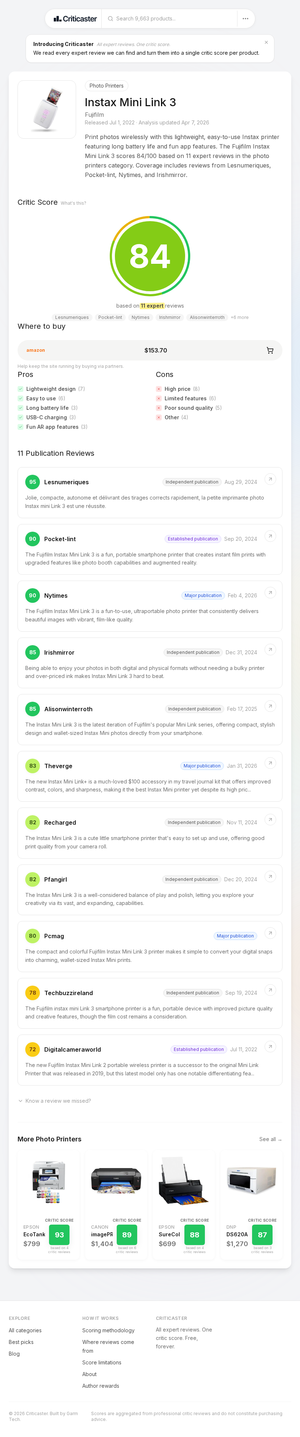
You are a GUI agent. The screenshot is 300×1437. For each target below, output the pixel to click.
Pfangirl (55, 879)
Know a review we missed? (58, 1101)
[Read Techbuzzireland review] (150, 1003)
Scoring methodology (108, 1330)
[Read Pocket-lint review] (150, 549)
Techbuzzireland (68, 993)
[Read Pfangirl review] (150, 890)
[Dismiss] (266, 42)
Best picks (21, 1342)
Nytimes (56, 595)
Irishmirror (59, 652)
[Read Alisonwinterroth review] (150, 719)
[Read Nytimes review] (150, 606)
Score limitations (101, 1362)
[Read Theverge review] (150, 776)
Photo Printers (107, 85)
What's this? (73, 203)
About (89, 1374)
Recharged (60, 822)
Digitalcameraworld (72, 1049)
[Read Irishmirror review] (150, 663)
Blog (14, 1354)
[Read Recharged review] (150, 833)
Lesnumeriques (66, 482)
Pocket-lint (60, 539)
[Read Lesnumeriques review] (150, 492)
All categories (25, 1330)
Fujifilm (94, 114)
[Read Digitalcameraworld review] (150, 1060)
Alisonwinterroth (68, 709)
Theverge (58, 766)
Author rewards (100, 1386)
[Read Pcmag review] (150, 946)
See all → (270, 1139)
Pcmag (54, 936)
